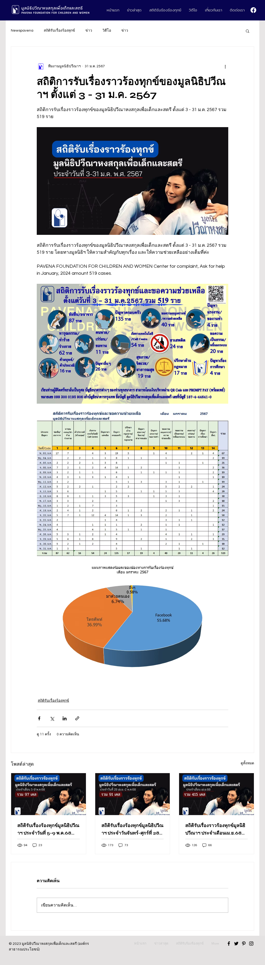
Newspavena (22, 30)
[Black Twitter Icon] (236, 943)
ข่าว (88, 30)
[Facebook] (253, 10)
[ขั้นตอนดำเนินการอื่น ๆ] (225, 66)
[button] (247, 31)
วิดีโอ (106, 30)
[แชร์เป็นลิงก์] (77, 718)
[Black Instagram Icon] (251, 943)
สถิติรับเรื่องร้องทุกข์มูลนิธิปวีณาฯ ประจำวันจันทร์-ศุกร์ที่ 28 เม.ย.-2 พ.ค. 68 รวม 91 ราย (132, 830)
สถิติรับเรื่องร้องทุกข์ (59, 30)
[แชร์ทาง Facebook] (39, 718)
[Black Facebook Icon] (229, 943)
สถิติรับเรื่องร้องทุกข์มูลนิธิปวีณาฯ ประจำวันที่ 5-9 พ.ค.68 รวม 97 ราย (48, 830)
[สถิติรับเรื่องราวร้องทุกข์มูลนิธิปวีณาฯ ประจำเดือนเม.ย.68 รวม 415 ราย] (216, 794)
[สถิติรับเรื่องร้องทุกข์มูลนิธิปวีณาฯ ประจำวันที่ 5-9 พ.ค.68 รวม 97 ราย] (48, 794)
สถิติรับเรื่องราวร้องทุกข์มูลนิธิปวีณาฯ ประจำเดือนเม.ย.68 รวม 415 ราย (215, 830)
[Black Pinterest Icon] (244, 943)
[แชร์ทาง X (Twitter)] (51, 718)
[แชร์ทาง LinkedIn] (64, 718)
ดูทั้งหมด (247, 763)
